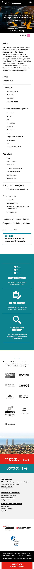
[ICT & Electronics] (28, 35)
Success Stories (5, 489)
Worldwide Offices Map (6, 508)
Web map (28, 555)
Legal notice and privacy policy (11, 553)
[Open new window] (10, 396)
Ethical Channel (6, 555)
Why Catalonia (6, 479)
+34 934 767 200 (27, 558)
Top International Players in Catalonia (10, 484)
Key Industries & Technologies (8, 495)
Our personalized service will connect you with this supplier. (15, 238)
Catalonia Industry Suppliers (8, 497)
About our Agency (5, 506)
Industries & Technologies (10, 493)
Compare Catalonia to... (6, 486)
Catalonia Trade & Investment (11, 504)
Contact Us (4, 511)
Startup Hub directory (6, 500)
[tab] (17, 219)
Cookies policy (26, 553)
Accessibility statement (18, 555)
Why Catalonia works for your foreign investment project (14, 482)
